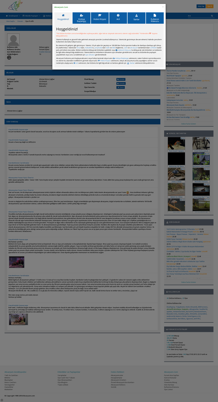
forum (78, 48)
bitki (113, 48)
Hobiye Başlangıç (121, 58)
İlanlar (132, 63)
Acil (76, 63)
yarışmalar (98, 48)
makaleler (89, 48)
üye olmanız (90, 55)
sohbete (153, 48)
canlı (125, 48)
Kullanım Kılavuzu (124, 50)
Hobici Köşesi (105, 60)
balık (108, 48)
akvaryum (134, 48)
